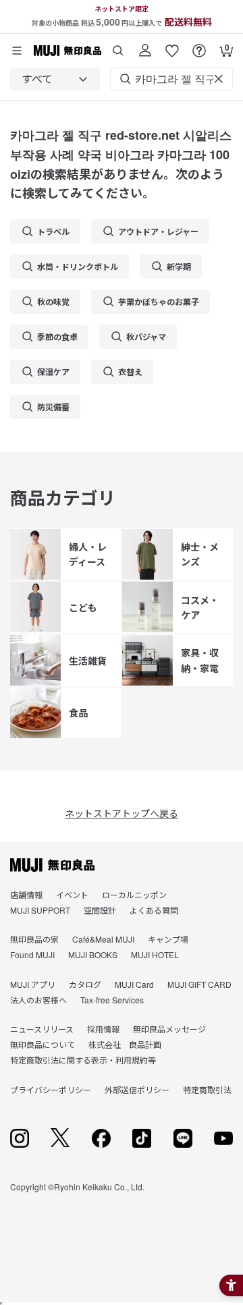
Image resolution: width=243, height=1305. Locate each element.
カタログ (85, 984)
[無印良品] (52, 865)
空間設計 (100, 910)
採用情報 (103, 1028)
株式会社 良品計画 (124, 1044)
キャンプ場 (168, 939)
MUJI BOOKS (92, 954)
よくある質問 (154, 910)
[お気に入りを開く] (172, 45)
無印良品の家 (34, 939)
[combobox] (55, 78)
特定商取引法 (207, 1089)
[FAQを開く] (199, 45)
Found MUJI (32, 954)
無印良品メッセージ (169, 1028)
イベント (72, 894)
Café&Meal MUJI (103, 939)
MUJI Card (134, 984)
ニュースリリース (42, 1028)
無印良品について (42, 1044)
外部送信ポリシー (137, 1089)
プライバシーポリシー (50, 1089)
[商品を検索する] (118, 45)
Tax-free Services (112, 999)
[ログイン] (145, 45)
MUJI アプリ (32, 984)
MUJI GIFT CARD (199, 984)
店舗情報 (26, 894)
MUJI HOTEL (155, 954)
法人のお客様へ (38, 999)
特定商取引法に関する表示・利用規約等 (83, 1059)
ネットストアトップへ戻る (121, 813)
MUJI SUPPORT (40, 910)
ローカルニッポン (134, 894)
